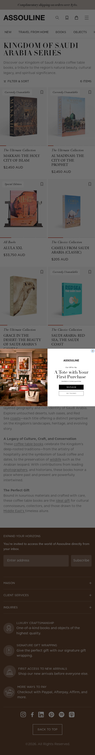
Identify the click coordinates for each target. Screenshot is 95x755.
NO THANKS (71, 393)
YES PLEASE (71, 387)
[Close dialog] (92, 350)
